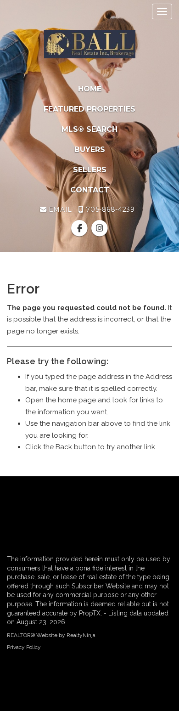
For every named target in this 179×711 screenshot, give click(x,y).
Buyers (89, 149)
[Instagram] (99, 228)
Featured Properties (89, 109)
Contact (89, 190)
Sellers (89, 169)
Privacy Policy (24, 647)
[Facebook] (80, 228)
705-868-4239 (109, 209)
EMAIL (59, 209)
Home (89, 89)
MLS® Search (89, 129)
